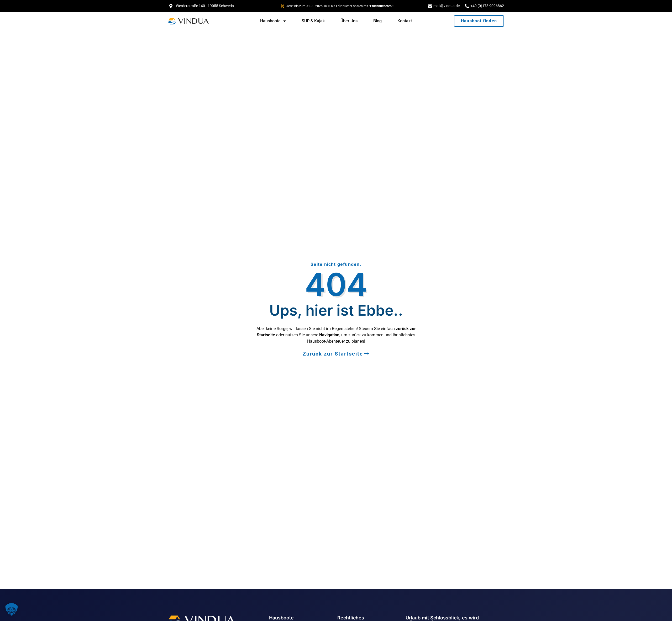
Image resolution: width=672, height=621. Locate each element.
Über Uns (349, 20)
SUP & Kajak (313, 20)
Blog (377, 20)
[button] (11, 609)
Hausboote (270, 20)
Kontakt (404, 20)
